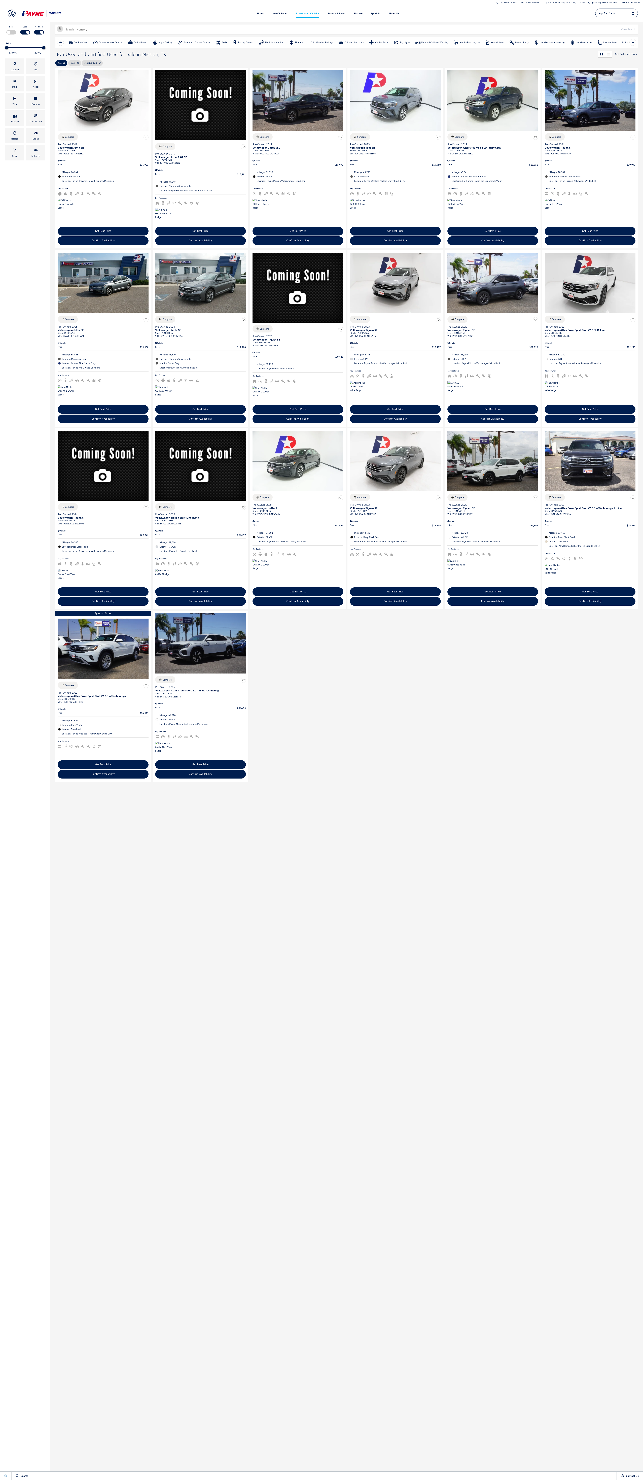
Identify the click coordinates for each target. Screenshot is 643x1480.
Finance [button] (358, 14)
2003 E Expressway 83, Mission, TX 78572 (566, 2)
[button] (14, 66)
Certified (39, 26)
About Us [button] (393, 14)
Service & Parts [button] (336, 14)
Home (260, 13)
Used (25, 26)
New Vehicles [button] (280, 14)
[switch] (11, 30)
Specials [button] (375, 14)
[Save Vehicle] (146, 137)
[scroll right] (632, 42)
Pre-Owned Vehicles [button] (307, 14)
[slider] (6, 47)
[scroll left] (60, 42)
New (11, 26)
